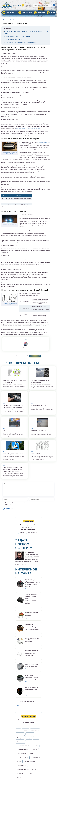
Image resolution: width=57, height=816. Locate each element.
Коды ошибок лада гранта (38, 430)
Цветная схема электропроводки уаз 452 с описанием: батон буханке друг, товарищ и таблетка (32, 627)
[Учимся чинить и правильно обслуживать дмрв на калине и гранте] (20, 678)
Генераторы (20, 734)
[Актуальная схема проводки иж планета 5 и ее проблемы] (14, 372)
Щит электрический (30, 761)
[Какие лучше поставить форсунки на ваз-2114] (20, 666)
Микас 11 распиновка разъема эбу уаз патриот (10, 153)
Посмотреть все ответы (21, 564)
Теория (53, 12)
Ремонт (36, 745)
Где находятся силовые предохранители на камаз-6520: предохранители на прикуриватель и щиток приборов (31, 599)
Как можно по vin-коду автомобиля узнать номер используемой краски (13, 406)
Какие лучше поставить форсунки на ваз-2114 (31, 665)
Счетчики (19, 777)
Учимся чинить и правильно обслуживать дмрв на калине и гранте (31, 677)
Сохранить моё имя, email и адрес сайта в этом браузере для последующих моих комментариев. (26, 503)
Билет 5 (5, 430)
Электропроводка (21, 765)
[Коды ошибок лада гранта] (42, 422)
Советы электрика (21, 753)
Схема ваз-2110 (35, 454)
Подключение (20, 741)
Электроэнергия (11, 12)
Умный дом (20, 773)
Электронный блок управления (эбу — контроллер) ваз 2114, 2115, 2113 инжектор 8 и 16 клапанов (32, 582)
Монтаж (34, 769)
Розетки (19, 761)
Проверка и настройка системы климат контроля (17, 36)
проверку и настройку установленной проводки (28, 128)
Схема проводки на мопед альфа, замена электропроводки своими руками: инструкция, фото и (13, 469)
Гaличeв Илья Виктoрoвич (26, 347)
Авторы (29, 738)
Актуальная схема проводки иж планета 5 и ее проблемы (14, 381)
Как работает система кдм (38, 405)
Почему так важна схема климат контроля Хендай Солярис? (20, 42)
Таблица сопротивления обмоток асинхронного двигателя (31, 613)
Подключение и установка (24, 745)
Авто (8, 19)
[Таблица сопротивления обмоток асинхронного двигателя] (20, 615)
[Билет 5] (14, 422)
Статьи (19, 757)
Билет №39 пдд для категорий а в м (13, 454)
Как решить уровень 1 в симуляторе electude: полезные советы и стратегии (31, 690)
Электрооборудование (23, 769)
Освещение (41, 12)
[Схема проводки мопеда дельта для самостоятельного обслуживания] (20, 654)
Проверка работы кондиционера (13, 39)
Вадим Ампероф (29, 552)
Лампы (36, 738)
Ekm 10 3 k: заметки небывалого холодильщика (25, 702)
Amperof (18, 5)
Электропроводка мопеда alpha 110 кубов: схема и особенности (32, 639)
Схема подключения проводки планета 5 (10, 304)
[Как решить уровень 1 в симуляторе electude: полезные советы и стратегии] (20, 691)
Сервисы (35, 749)
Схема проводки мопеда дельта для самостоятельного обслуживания (31, 652)
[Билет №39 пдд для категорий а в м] (14, 445)
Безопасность (35, 730)
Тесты (31, 753)
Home (4, 19)
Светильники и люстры (23, 749)
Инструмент (30, 734)
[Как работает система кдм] (42, 397)
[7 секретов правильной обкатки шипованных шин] (42, 372)
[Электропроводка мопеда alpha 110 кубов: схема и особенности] (20, 641)
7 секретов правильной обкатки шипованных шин (40, 381)
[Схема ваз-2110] (42, 445)
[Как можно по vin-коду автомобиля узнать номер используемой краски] (14, 397)
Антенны (25, 730)
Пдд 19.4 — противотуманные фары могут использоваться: (10, 225)
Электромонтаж (27, 12)
